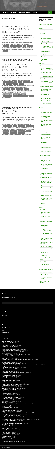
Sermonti (16, 95)
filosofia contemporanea (14, 59)
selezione (23, 94)
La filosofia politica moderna (45, 128)
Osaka (24, 92)
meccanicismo (6, 129)
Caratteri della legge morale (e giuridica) (46, 161)
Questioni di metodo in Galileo (9, 418)
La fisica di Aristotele (46, 38)
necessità (29, 90)
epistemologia (29, 125)
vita (31, 49)
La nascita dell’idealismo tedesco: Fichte (11, 363)
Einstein (20, 44)
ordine (14, 92)
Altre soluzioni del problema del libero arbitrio (46, 97)
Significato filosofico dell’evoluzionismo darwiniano (16, 67)
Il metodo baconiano (44, 110)
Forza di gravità (44, 56)
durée (15, 44)
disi (4, 83)
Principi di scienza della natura (8, 411)
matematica (5, 107)
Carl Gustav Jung (45, 252)
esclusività (5, 127)
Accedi (3, 324)
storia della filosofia (15, 60)
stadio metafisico (7, 134)
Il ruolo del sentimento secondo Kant (10, 351)
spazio (4, 49)
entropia (21, 83)
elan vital (26, 44)
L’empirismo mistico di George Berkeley (45, 117)
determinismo (21, 125)
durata (10, 44)
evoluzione (30, 85)
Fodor (18, 87)
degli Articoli (6, 327)
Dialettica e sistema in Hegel (8, 357)
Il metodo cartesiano (44, 65)
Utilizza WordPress (6, 447)
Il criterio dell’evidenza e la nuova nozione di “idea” (47, 69)
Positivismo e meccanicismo (11, 112)
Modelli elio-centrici (44, 41)
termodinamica (24, 49)
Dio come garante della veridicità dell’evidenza (48, 75)
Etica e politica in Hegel (46, 195)
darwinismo (26, 82)
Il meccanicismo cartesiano (46, 78)
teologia (20, 61)
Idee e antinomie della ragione (9, 410)
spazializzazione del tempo (26, 47)
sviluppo (31, 95)
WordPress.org (5, 332)
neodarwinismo (7, 92)
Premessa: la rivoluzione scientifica (10, 397)
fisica (27, 106)
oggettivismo (22, 129)
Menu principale (53, 12)
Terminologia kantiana (45, 155)
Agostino (5, 42)
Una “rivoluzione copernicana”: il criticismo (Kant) (45, 131)
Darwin (20, 82)
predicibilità (6, 131)
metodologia (5, 60)
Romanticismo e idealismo (44, 170)
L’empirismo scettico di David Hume (10, 344)
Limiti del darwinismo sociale (8, 401)
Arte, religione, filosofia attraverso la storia (46, 199)
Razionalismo (42, 63)
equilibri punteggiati (8, 85)
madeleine (30, 45)
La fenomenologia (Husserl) (46, 272)
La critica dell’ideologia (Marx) (8, 355)
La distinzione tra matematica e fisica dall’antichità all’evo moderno (46, 32)
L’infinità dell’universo (46, 43)
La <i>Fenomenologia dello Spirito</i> (10, 405)
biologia (4, 59)
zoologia (25, 61)
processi (11, 47)
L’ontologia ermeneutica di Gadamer (10, 370)
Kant (25, 45)
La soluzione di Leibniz (46, 100)
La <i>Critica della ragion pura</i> (9, 420)
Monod (23, 90)
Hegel (41, 185)
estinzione (17, 85)
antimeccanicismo (20, 42)
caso (15, 82)
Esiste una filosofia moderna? (8, 297)
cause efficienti (18, 124)
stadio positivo (17, 134)
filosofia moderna (26, 59)
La (45, 134)
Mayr (19, 90)
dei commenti (6, 330)
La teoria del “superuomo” (47, 246)
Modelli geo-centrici (44, 36)
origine (19, 92)
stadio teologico (27, 134)
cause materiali (26, 124)
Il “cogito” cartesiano (46, 72)
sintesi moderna (23, 95)
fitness (13, 87)
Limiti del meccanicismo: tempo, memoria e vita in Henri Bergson (17, 29)
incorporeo (6, 45)
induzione (12, 127)
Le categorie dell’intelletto (44, 141)
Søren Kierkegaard (45, 264)
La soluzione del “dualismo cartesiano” (46, 90)
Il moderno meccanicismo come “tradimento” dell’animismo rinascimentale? (47, 83)
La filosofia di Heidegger (45, 274)
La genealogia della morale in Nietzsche (10, 388)
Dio (32, 82)
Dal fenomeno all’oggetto (47, 145)
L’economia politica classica (46, 218)
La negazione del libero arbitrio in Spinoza (46, 93)
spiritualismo (11, 49)
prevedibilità (21, 131)
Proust (16, 47)
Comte (14, 125)
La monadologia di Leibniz (7, 376)
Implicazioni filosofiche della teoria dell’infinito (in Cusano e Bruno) (48, 48)
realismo (28, 131)
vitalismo (5, 51)
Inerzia (44, 54)
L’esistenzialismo (43, 261)
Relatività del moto (45, 51)
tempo (17, 49)
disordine (9, 83)
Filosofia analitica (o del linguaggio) (9, 386)
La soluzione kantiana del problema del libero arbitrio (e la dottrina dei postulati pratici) (46, 166)
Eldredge (15, 83)
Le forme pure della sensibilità (45, 138)
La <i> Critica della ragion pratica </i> (10, 429)
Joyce (20, 45)
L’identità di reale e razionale (8, 362)
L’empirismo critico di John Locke (9, 389)
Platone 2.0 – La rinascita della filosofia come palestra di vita (19, 12)
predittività (13, 131)
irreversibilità (14, 45)
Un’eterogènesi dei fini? (45, 216)
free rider (24, 87)
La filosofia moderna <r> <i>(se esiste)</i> (11, 350)
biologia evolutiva (7, 82)
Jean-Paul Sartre (45, 266)
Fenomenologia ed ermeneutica (46, 269)
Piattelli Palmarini (7, 94)
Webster (9, 97)
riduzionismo (14, 132)
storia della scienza (12, 61)
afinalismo (5, 124)
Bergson (5, 44)
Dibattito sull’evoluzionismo (47, 230)
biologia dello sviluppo (24, 80)
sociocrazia (22, 132)
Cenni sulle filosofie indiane (8, 394)
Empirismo (41, 107)
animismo (12, 42)
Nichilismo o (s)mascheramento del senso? (11, 416)
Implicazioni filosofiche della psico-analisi (11, 421)
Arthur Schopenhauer (45, 209)
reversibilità (16, 94)
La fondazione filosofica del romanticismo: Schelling (46, 182)
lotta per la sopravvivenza (9, 90)
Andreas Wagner (7, 80)
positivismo (30, 129)
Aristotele (28, 42)
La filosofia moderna (45, 24)
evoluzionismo (6, 87)
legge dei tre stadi (29, 127)
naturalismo (14, 129)
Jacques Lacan (44, 255)
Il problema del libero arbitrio (46, 86)
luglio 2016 (4, 315)
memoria (5, 47)
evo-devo (23, 85)
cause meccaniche (7, 125)
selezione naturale (7, 95)
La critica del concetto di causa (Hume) (46, 125)
